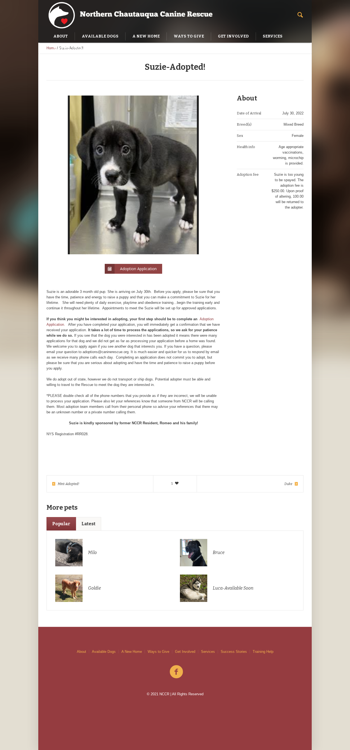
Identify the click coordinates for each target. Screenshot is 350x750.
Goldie (94, 588)
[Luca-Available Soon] (193, 588)
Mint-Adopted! (68, 484)
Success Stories (234, 651)
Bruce (218, 552)
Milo (92, 552)
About (81, 651)
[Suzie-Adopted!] (133, 175)
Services (208, 651)
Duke (288, 484)
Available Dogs (104, 651)
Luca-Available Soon (233, 588)
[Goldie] (69, 588)
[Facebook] (176, 672)
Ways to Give (158, 651)
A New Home (131, 651)
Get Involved (185, 651)
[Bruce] (193, 552)
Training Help (263, 651)
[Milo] (69, 552)
